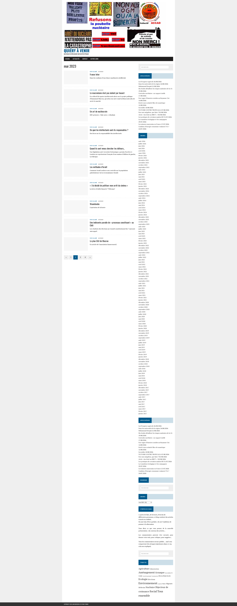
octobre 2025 (142, 165)
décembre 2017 (143, 388)
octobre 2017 (142, 392)
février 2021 (142, 298)
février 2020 (142, 326)
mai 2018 (141, 376)
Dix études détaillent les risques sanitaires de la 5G (155, 89)
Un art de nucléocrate (98, 111)
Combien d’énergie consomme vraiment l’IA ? (153, 127)
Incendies (141, 108)
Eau (164, 576)
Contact (85, 59)
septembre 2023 (143, 224)
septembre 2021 (143, 281)
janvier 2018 (142, 385)
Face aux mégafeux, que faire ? (148, 112)
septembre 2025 (143, 167)
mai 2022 (141, 262)
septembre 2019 (143, 338)
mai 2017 (141, 404)
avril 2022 (141, 264)
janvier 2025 (142, 186)
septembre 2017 (143, 395)
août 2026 (141, 141)
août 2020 (141, 312)
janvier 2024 (142, 215)
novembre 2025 (143, 163)
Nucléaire (150, 587)
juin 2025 (141, 174)
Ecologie (142, 579)
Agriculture (143, 568)
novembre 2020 (143, 305)
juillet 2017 (142, 399)
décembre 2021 (143, 274)
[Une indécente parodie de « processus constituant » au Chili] (76, 231)
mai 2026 (141, 148)
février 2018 (142, 383)
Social (153, 591)
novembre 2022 (143, 248)
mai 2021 (141, 290)
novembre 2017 (143, 390)
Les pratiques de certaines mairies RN (151, 117)
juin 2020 (141, 316)
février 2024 (142, 212)
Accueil (67, 59)
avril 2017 (141, 407)
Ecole (169, 576)
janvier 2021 (142, 300)
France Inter (95, 74)
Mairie (164, 584)
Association (168, 573)
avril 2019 (141, 350)
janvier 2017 (142, 414)
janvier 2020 (142, 328)
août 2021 (141, 283)
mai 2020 (141, 319)
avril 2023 (141, 236)
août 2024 (141, 198)
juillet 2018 (142, 371)
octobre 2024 (142, 193)
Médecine (141, 587)
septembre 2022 (143, 253)
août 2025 (141, 170)
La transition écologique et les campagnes (152, 119)
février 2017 (142, 411)
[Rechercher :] (154, 67)
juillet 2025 (142, 172)
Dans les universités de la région (149, 84)
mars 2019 (142, 352)
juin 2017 (141, 402)
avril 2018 (141, 378)
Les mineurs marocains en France (149, 124)
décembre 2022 (143, 245)
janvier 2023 (142, 243)
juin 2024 (141, 203)
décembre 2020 (143, 302)
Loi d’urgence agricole (145, 82)
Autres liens (94, 59)
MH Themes (85, 604)
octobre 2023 (142, 222)
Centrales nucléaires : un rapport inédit (151, 93)
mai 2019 (141, 347)
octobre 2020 (142, 307)
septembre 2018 (143, 366)
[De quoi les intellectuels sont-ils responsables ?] (76, 138)
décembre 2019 (143, 331)
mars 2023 (142, 238)
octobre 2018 (142, 364)
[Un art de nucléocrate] (76, 120)
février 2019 (142, 354)
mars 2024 (142, 210)
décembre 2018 (143, 359)
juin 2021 (141, 288)
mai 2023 (141, 234)
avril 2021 (141, 293)
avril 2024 (141, 208)
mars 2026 (142, 153)
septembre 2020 (143, 309)
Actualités (76, 59)
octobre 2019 (142, 335)
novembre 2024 (143, 191)
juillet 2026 (142, 144)
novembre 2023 (143, 219)
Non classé (93, 71)
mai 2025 (141, 177)
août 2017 (141, 397)
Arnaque (159, 572)
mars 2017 (142, 409)
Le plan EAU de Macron (99, 241)
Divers (160, 576)
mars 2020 (142, 324)
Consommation (154, 576)
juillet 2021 (142, 286)
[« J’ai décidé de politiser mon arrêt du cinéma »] (76, 194)
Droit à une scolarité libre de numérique (151, 103)
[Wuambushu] (76, 212)
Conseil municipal (146, 576)
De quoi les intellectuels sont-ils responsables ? (109, 130)
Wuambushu (94, 204)
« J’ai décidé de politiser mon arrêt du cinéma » (109, 185)
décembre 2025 (143, 160)
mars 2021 (142, 295)
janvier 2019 (142, 357)
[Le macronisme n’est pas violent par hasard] (76, 101)
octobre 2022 (142, 250)
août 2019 (141, 340)
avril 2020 (141, 321)
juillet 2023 (142, 229)
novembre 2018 (143, 361)
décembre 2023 (143, 217)
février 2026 (142, 156)
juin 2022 (141, 260)
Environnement (147, 583)
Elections (151, 579)
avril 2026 (141, 151)
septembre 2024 (143, 196)
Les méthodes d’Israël (98, 167)
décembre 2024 (143, 189)
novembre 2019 (143, 333)
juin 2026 (141, 146)
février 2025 (142, 184)
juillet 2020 (142, 314)
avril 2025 (141, 179)
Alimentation (154, 569)
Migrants (169, 584)
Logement (160, 583)
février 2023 (142, 241)
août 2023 (141, 227)
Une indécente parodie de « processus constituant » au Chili (112, 224)
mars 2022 (142, 267)
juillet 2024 (142, 200)
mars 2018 (142, 380)
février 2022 (142, 269)
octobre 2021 (142, 279)
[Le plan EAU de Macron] (76, 250)
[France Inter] (76, 83)
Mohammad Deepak (145, 86)
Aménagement (146, 572)
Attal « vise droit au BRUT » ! (148, 115)
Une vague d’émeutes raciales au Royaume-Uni (153, 98)
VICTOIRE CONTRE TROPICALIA (149, 110)
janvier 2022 (142, 272)
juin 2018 (141, 373)
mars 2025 (142, 182)
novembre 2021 (143, 276)
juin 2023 (141, 231)
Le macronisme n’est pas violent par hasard (107, 93)
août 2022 (141, 255)
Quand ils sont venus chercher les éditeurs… (107, 148)
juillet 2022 (142, 257)
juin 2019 (141, 345)
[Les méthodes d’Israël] (76, 175)
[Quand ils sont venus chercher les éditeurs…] (76, 157)
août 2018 (141, 369)
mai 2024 (141, 205)
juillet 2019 (142, 343)
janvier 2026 (142, 158)
